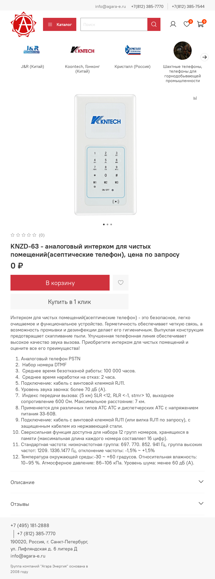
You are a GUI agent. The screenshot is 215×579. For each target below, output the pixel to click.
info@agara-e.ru (110, 6)
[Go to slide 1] (104, 224)
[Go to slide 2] (107, 224)
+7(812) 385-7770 (147, 6)
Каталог (64, 24)
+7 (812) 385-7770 (36, 533)
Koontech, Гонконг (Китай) (82, 69)
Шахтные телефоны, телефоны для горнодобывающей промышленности (182, 73)
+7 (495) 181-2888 (29, 525)
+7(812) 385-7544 (188, 6)
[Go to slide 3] (111, 224)
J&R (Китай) (32, 66)
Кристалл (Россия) (132, 66)
